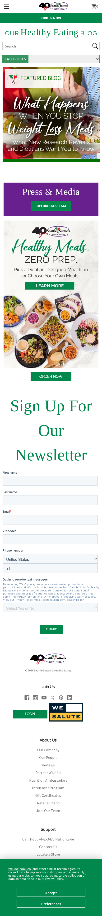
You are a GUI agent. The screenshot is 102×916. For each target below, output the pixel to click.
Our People (48, 757)
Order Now (51, 18)
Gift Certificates (48, 795)
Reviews (48, 765)
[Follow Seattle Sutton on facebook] (26, 697)
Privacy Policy (53, 879)
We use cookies (19, 869)
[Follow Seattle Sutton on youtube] (44, 697)
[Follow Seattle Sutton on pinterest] (61, 697)
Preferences (51, 903)
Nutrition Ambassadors (48, 780)
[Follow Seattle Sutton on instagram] (35, 697)
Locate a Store (48, 854)
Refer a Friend (48, 803)
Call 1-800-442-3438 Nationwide (48, 839)
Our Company (48, 749)
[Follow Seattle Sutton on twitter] (52, 697)
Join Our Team (48, 810)
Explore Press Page (51, 206)
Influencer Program (48, 787)
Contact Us (48, 846)
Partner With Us (48, 772)
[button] (6, 6)
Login (30, 714)
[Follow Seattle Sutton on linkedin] (69, 697)
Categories (15, 59)
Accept (51, 892)
